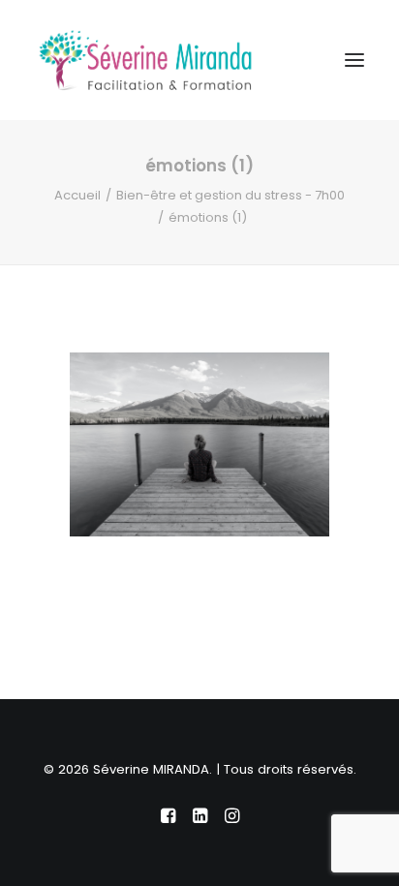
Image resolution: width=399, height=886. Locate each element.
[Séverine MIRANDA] (145, 60)
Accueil (77, 195)
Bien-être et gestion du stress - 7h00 (230, 195)
